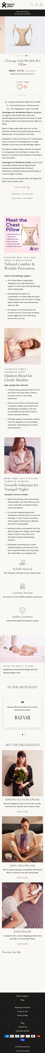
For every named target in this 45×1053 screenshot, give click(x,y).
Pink (25, 86)
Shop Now (22, 812)
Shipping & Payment (22, 198)
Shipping (13, 74)
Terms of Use (22, 1011)
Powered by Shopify (22, 1051)
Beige (19, 86)
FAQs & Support (22, 996)
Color (22, 82)
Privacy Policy (22, 1015)
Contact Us (22, 1027)
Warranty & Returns (22, 194)
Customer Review (22, 1031)
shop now (22, 878)
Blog (22, 1000)
